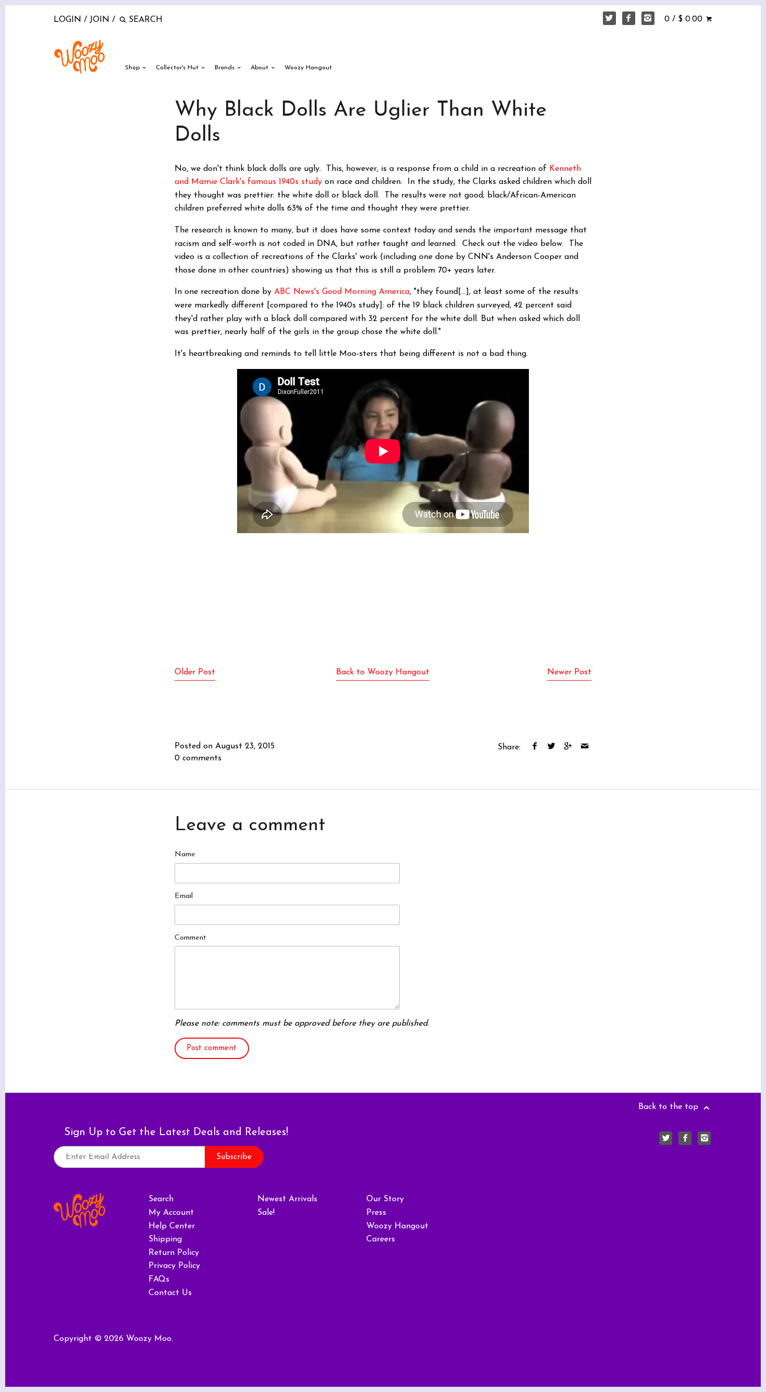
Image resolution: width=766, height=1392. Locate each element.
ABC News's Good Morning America (342, 292)
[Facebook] (629, 18)
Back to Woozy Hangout (382, 672)
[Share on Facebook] (534, 747)
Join (99, 20)
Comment (190, 938)
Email (184, 896)
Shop (133, 68)
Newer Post (569, 672)
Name (185, 854)
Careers (380, 1239)
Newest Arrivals (287, 1199)
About (260, 68)
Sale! (266, 1213)
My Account (171, 1213)
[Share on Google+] (567, 747)
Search (161, 1199)
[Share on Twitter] (551, 747)
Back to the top (669, 1107)
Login (67, 20)
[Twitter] (609, 18)
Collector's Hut (178, 68)
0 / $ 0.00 (684, 19)
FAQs (159, 1279)
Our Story (385, 1199)
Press (376, 1213)
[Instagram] (648, 18)
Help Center (172, 1226)
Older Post (195, 672)
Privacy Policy (174, 1266)
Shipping (165, 1239)
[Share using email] (584, 747)
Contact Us (170, 1293)
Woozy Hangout (308, 68)
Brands (226, 68)
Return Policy (174, 1253)
